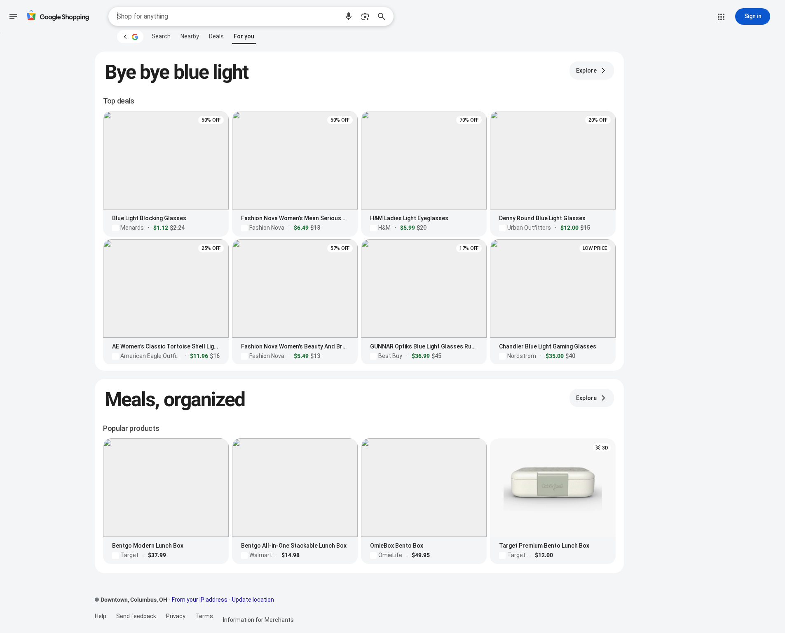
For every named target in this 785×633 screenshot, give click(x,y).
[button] (348, 16)
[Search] (384, 16)
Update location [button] (253, 599)
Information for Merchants (258, 620)
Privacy (175, 616)
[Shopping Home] (57, 16)
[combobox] (228, 16)
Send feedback (136, 616)
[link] (161, 36)
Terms (204, 616)
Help (100, 616)
